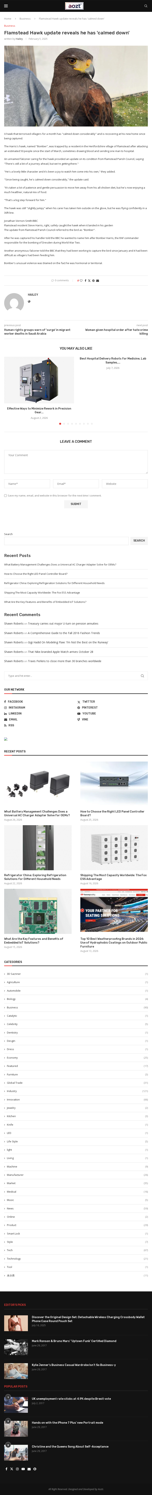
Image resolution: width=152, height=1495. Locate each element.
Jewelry (77, 1108)
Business (25, 18)
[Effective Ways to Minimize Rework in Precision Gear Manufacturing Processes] (39, 380)
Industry (77, 1091)
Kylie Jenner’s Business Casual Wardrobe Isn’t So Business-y (74, 1365)
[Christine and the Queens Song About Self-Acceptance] (16, 1453)
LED (77, 1133)
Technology (77, 1258)
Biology (77, 999)
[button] (9, 390)
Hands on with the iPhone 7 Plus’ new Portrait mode (67, 1422)
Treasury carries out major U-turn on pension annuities (63, 623)
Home (7, 18)
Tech (77, 1250)
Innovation (77, 1099)
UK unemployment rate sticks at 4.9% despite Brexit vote (71, 1399)
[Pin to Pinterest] (93, 280)
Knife (77, 1124)
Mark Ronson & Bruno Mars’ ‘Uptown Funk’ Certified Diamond (74, 1341)
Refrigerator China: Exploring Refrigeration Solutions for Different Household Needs (54, 583)
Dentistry (77, 1032)
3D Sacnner (77, 974)
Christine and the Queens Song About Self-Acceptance (70, 1446)
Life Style (77, 1141)
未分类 (77, 1275)
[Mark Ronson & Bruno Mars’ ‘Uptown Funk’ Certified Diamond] (16, 1347)
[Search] (146, 6)
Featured (77, 1066)
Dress (77, 1049)
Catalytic (77, 1015)
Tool (77, 1267)
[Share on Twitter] (89, 280)
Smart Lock (77, 1233)
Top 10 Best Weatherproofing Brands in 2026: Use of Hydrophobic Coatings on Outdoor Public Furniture (113, 942)
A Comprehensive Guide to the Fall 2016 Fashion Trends (64, 633)
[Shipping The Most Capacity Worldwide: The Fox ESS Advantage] (114, 847)
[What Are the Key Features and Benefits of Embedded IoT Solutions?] (38, 911)
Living (77, 1158)
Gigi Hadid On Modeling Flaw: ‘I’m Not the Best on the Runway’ (68, 642)
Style (77, 1242)
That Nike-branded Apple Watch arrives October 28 (60, 652)
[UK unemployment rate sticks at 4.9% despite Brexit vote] (16, 1405)
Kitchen (77, 1116)
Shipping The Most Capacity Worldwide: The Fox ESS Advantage (42, 592)
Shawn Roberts (14, 623)
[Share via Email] (97, 280)
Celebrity (77, 1024)
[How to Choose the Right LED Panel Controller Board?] (114, 784)
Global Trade (77, 1082)
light (77, 1149)
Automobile (77, 990)
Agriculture (77, 982)
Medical (77, 1191)
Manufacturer (77, 1175)
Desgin (77, 1041)
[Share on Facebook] (85, 280)
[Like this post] (81, 280)
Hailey (19, 39)
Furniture (77, 1074)
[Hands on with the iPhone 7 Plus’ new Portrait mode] (16, 1429)
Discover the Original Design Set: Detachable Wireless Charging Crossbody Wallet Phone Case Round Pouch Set (88, 1319)
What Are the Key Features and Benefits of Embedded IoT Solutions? (45, 602)
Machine (77, 1166)
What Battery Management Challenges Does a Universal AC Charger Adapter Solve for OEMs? (60, 564)
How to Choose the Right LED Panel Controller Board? (35, 574)
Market (77, 1183)
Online (77, 1216)
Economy (77, 1057)
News (77, 1208)
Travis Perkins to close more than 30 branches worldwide (64, 661)
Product (77, 1225)
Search (8, 534)
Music (77, 1200)
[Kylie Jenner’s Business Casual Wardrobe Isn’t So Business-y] (16, 1371)
